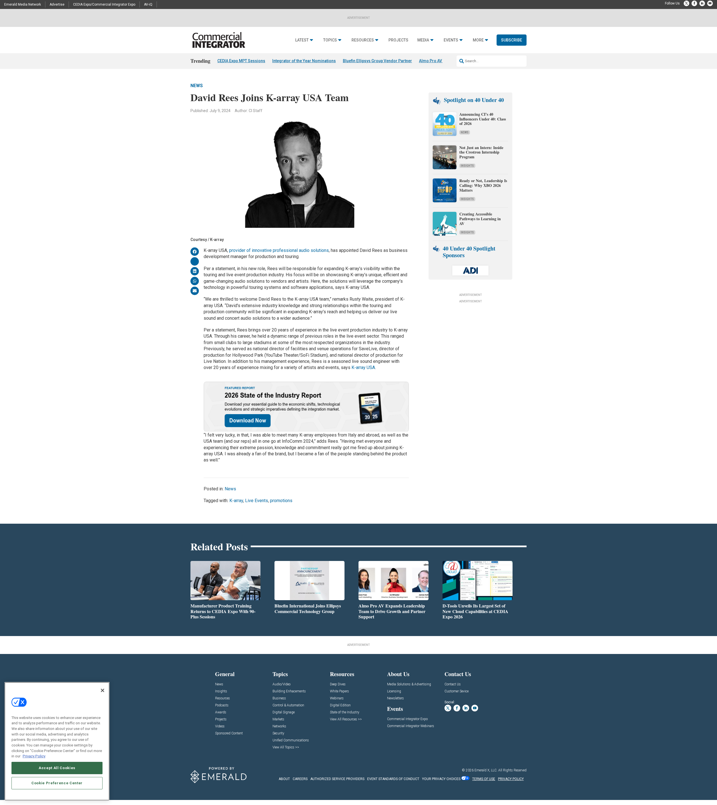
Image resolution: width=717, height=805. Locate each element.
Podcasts (222, 705)
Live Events (256, 500)
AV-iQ (148, 4)
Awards (220, 712)
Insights (467, 165)
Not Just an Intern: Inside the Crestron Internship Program (481, 152)
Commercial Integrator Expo (407, 719)
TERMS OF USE (483, 779)
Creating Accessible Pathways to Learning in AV (480, 218)
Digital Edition (340, 705)
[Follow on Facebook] (694, 3)
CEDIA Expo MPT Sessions (241, 61)
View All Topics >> (286, 747)
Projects (398, 40)
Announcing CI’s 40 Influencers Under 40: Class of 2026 (482, 119)
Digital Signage (284, 712)
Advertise (57, 4)
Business (279, 698)
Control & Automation (288, 705)
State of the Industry (344, 712)
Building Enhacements (289, 691)
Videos (220, 726)
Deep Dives (338, 684)
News (196, 85)
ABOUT (284, 779)
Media (423, 40)
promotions (281, 500)
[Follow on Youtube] (710, 3)
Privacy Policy (34, 756)
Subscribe (511, 40)
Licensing (394, 691)
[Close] (102, 690)
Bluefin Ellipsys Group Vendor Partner (377, 61)
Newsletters (395, 698)
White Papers (339, 691)
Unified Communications (291, 740)
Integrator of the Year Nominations (304, 61)
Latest (302, 40)
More (478, 40)
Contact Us (452, 684)
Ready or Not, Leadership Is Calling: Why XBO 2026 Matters (483, 185)
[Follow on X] (686, 3)
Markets (278, 719)
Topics (330, 40)
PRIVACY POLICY (511, 779)
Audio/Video (281, 684)
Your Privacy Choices (441, 779)
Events (451, 40)
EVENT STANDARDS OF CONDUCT (393, 779)
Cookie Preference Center (57, 783)
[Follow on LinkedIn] (702, 3)
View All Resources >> (346, 719)
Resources (362, 40)
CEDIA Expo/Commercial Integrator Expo (104, 4)
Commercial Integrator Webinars (410, 726)
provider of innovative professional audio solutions (279, 250)
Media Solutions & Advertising (409, 684)
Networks (279, 726)
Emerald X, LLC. (485, 770)
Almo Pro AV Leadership (441, 61)
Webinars (337, 698)
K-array (236, 500)
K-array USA (363, 367)
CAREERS (300, 779)
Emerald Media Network (22, 4)
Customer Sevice (456, 691)
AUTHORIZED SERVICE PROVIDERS (337, 779)
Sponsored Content (229, 733)
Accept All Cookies (57, 768)
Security (278, 733)
